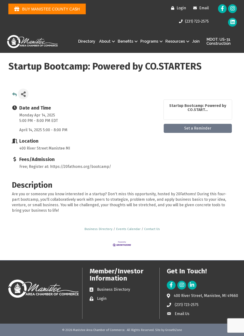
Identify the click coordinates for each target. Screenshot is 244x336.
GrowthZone (173, 330)
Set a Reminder (197, 128)
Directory (86, 41)
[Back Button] (14, 95)
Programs (149, 41)
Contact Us (152, 229)
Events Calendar (128, 229)
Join (196, 41)
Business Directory (98, 229)
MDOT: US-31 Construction (218, 41)
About (105, 41)
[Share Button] (23, 94)
